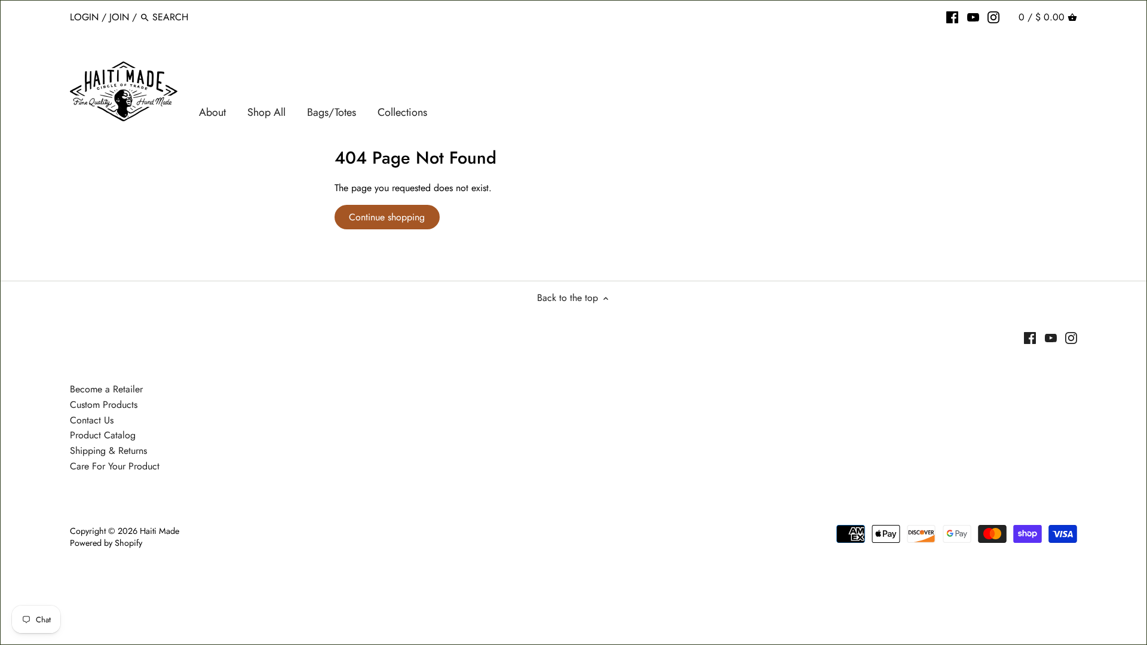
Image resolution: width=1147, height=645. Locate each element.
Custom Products (103, 404)
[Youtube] (973, 16)
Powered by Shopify (106, 543)
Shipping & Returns (108, 450)
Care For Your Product (115, 466)
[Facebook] (952, 16)
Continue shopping (387, 217)
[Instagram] (993, 16)
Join (119, 17)
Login (84, 17)
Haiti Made (159, 531)
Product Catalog (103, 435)
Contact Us (92, 420)
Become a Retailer (106, 389)
